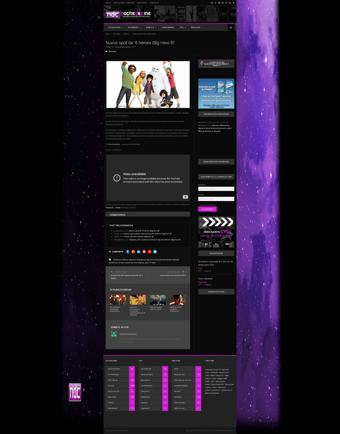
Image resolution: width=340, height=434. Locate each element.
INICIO (108, 3)
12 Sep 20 (207, 271)
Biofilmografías (114, 369)
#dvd (230, 128)
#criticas (214, 128)
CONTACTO (154, 3)
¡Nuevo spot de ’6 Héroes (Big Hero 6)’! (144, 231)
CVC (182, 27)
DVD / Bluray (112, 380)
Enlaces (195, 27)
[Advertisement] (203, 16)
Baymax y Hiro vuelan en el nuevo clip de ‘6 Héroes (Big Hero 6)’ (155, 239)
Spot (147, 262)
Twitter (118, 207)
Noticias (126, 34)
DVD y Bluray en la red (182, 380)
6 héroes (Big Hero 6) (130, 259)
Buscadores (145, 380)
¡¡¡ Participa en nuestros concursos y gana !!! (216, 64)
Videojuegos (112, 408)
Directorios (145, 391)
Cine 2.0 (150, 27)
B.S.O (200, 268)
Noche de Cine (131, 262)
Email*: (201, 195)
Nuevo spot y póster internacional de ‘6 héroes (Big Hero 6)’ (148, 233)
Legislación (145, 408)
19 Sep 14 (109, 47)
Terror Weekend (205, 278)
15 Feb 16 (207, 285)
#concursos (222, 128)
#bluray (201, 131)
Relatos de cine (113, 391)
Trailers (111, 403)
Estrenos (133, 27)
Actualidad (114, 27)
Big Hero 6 (150, 259)
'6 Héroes (117, 259)
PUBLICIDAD (142, 3)
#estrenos (209, 131)
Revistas (177, 391)
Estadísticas (145, 397)
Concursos (168, 27)
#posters (216, 125)
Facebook (109, 207)
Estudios (144, 403)
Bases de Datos (147, 374)
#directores (224, 125)
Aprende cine (146, 369)
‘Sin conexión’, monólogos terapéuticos (115, 309)
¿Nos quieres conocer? (123, 3)
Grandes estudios (181, 386)
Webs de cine (179, 408)
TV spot (153, 262)
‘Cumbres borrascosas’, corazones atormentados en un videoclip (137, 311)
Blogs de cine (179, 374)
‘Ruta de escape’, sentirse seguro (156, 308)
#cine (208, 128)
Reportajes (112, 397)
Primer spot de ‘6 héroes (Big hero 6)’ (138, 236)
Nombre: (202, 185)
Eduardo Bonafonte (122, 47)
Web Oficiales (179, 403)
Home (107, 34)
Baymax (142, 259)
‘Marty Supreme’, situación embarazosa (176, 309)
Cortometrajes (113, 374)
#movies (217, 131)
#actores (201, 128)
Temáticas (202, 282)
